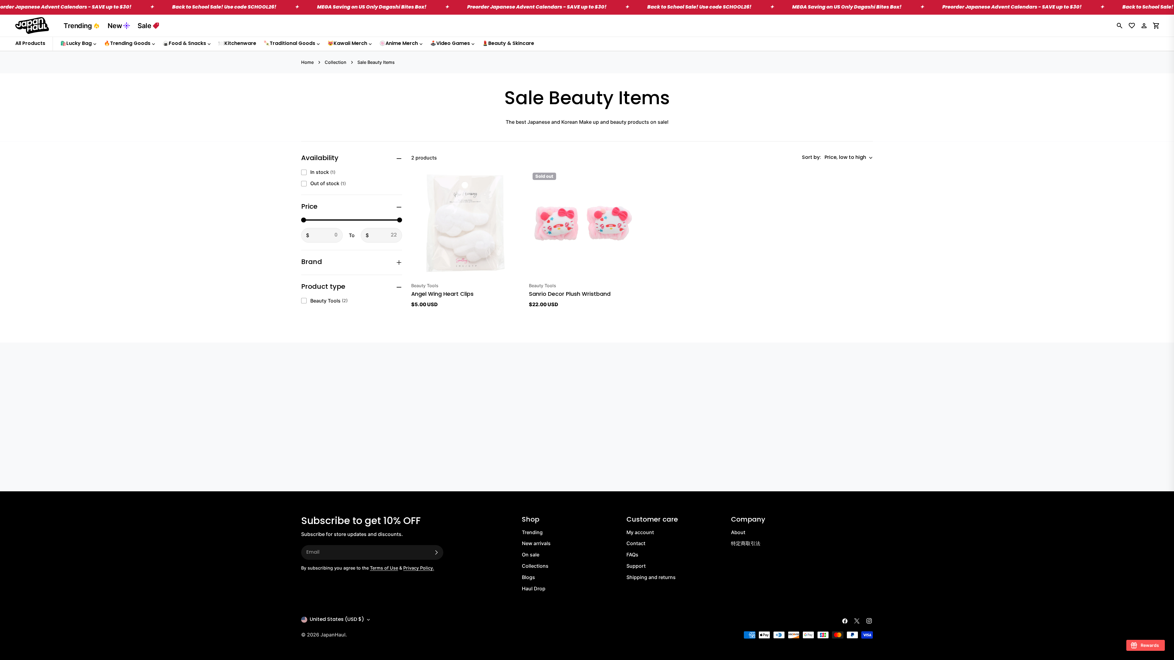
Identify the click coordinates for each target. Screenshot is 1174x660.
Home (307, 62)
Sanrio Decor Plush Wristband (570, 294)
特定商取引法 (745, 543)
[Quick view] (515, 194)
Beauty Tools (329, 301)
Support (636, 566)
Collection (335, 62)
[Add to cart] (506, 269)
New (115, 26)
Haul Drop (533, 588)
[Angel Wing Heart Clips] (465, 223)
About (738, 532)
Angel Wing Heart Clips (442, 294)
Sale (144, 26)
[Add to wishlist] (515, 178)
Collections (535, 566)
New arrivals (536, 543)
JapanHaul (332, 635)
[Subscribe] (436, 552)
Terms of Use (384, 567)
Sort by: (811, 157)
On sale (530, 555)
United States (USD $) (337, 619)
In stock (322, 172)
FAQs (632, 555)
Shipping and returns (651, 577)
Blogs (528, 577)
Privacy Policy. (418, 567)
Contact (635, 543)
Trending (78, 26)
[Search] (1119, 26)
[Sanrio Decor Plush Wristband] (583, 223)
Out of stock (328, 183)
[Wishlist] (1132, 26)
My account (640, 532)
